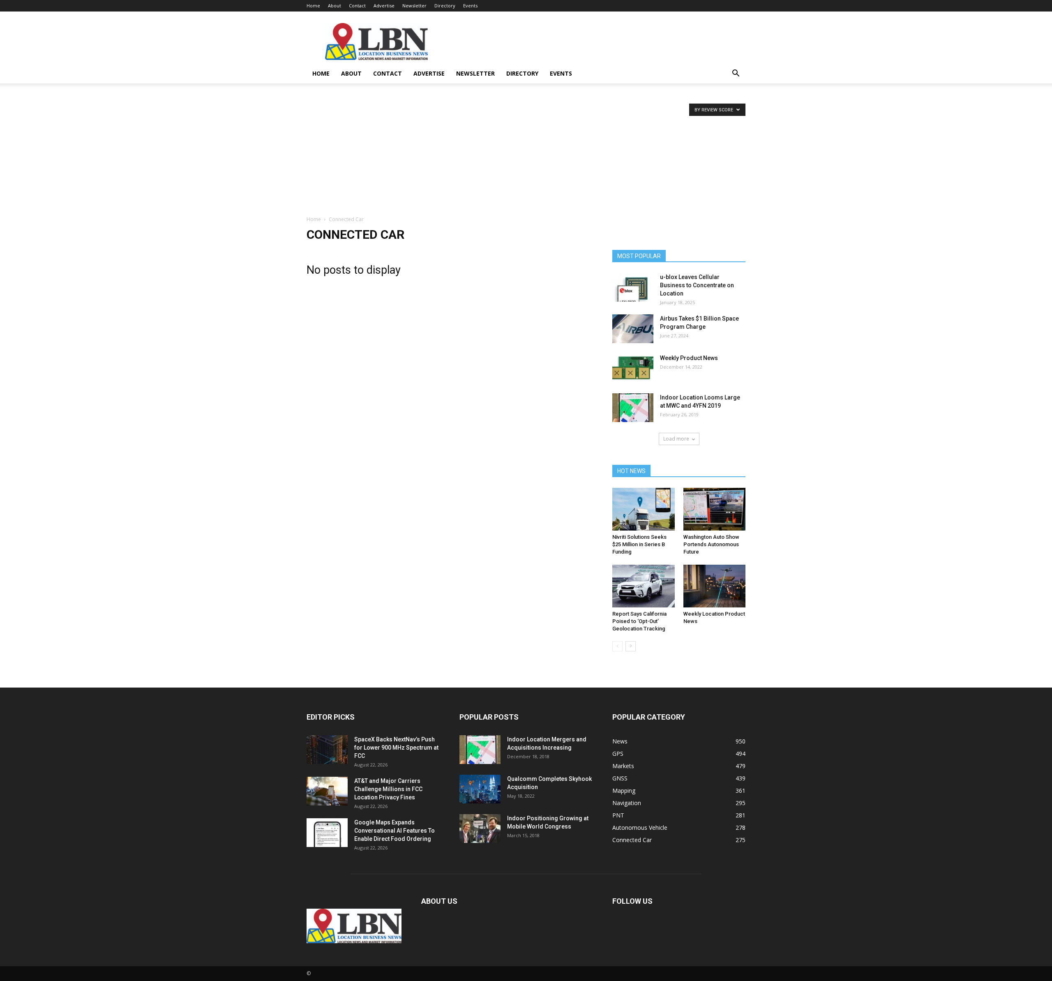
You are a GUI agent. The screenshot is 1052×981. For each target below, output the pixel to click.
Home (313, 5)
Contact (357, 5)
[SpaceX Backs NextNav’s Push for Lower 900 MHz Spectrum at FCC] (327, 749)
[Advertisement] (526, 153)
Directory (444, 5)
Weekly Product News (689, 358)
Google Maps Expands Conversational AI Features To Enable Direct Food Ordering (394, 830)
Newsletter (414, 5)
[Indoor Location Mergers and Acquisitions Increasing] (480, 749)
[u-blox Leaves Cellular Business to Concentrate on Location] (632, 287)
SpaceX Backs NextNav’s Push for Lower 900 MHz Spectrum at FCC (396, 747)
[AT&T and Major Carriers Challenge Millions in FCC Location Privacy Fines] (327, 791)
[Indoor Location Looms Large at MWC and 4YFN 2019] (632, 407)
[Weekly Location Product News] (714, 586)
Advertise (384, 5)
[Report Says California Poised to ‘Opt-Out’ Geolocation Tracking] (643, 586)
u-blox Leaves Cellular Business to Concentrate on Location (697, 285)
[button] (735, 74)
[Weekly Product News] (632, 368)
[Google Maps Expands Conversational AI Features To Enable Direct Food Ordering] (327, 832)
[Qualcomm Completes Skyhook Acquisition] (480, 789)
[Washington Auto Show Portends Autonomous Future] (714, 509)
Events (470, 5)
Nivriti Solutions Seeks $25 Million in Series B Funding (639, 544)
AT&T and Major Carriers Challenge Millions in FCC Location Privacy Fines (388, 789)
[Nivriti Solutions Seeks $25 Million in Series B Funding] (643, 509)
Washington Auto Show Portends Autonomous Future (711, 544)
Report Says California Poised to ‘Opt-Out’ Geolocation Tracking (639, 621)
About (334, 5)
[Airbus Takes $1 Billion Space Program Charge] (632, 328)
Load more (676, 438)
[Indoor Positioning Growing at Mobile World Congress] (480, 828)
